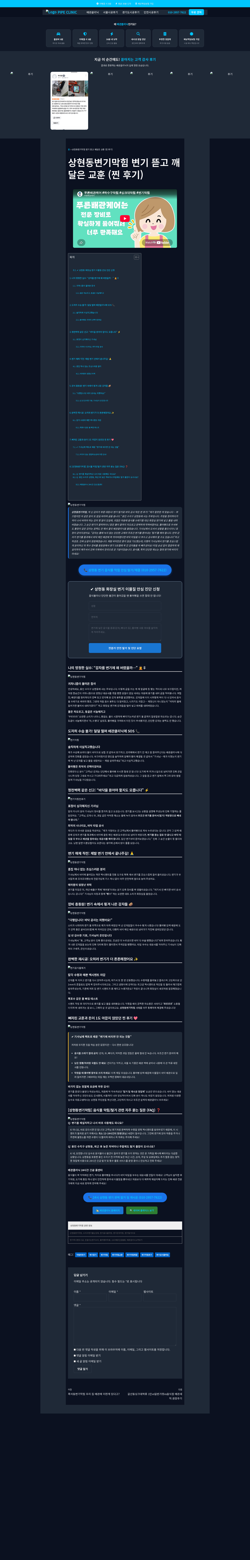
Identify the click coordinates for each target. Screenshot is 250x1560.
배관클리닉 (93, 12)
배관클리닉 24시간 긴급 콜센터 (91, 484)
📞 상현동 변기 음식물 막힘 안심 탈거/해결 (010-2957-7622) (125, 570)
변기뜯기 (93, 1254)
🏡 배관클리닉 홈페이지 (108, 1210)
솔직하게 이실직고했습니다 (87, 312)
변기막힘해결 (132, 1254)
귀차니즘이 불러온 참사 (85, 285)
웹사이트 (148, 1291)
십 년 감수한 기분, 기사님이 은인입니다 (94, 400)
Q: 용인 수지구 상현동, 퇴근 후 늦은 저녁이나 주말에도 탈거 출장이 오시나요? (107, 477)
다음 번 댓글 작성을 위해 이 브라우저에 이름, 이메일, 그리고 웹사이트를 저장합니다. (123, 1349)
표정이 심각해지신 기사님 (86, 339)
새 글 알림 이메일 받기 (88, 1361)
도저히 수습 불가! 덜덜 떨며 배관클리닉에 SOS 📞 (93, 304)
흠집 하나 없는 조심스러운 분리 (88, 366)
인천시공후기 (151, 12)
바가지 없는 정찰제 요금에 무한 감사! (93, 454)
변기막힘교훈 (117, 1254)
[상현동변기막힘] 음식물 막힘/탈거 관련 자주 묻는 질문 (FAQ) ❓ (100, 466)
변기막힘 (104, 1254)
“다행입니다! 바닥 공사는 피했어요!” (90, 393)
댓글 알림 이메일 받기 (88, 1355)
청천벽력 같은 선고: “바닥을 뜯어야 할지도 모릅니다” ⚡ (96, 331)
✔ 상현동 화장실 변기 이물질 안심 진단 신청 (96, 270)
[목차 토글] (135, 257)
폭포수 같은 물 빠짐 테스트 (89, 427)
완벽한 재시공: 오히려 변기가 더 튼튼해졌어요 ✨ (93, 412)
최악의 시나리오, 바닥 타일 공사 (91, 346)
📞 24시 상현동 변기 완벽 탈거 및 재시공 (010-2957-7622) (125, 1197)
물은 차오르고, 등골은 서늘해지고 (92, 293)
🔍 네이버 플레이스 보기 (142, 1210)
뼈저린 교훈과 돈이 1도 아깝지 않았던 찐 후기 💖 (93, 439)
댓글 (77, 1305)
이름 (77, 1291)
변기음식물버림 (162, 1254)
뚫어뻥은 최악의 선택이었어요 (91, 319)
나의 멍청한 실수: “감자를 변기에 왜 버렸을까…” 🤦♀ (95, 277)
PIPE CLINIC (67, 12)
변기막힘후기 (147, 1254)
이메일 (113, 1291)
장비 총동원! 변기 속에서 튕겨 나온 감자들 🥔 (91, 385)
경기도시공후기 (130, 12)
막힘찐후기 (81, 1254)
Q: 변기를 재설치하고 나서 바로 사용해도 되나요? (96, 474)
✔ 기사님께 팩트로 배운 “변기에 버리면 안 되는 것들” (97, 447)
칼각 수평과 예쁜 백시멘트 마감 (88, 420)
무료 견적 (196, 12)
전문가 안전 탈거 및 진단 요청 (125, 648)
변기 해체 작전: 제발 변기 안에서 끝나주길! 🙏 (92, 358)
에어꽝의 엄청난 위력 (87, 373)
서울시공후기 (110, 12)
